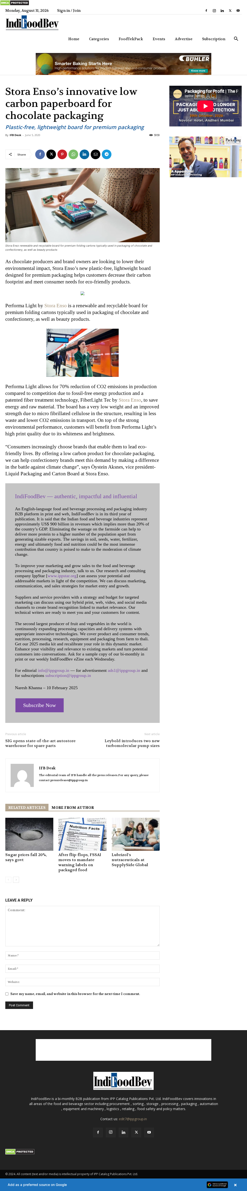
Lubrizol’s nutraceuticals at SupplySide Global (130, 859)
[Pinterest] (62, 154)
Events (159, 39)
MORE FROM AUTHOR (72, 807)
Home (73, 39)
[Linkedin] (222, 10)
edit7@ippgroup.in (133, 1119)
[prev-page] (8, 880)
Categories (99, 39)
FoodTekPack (131, 39)
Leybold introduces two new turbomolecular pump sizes (132, 743)
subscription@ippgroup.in (68, 675)
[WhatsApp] (73, 154)
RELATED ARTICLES (27, 807)
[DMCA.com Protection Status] (14, 4)
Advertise (183, 39)
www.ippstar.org (62, 575)
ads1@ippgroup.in (124, 670)
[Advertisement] (123, 1050)
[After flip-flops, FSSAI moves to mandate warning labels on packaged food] (82, 834)
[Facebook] (206, 10)
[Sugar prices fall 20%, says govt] (29, 834)
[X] (230, 10)
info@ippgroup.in (53, 670)
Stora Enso (55, 305)
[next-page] (16, 880)
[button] (236, 39)
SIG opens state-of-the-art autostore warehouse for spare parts (40, 743)
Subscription (213, 39)
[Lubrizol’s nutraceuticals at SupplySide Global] (136, 834)
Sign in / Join (69, 10)
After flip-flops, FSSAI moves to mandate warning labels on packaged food (79, 862)
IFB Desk (15, 135)
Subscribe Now (39, 705)
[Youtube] (238, 10)
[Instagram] (214, 10)
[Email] (95, 154)
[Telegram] (106, 154)
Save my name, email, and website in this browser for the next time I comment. (75, 994)
